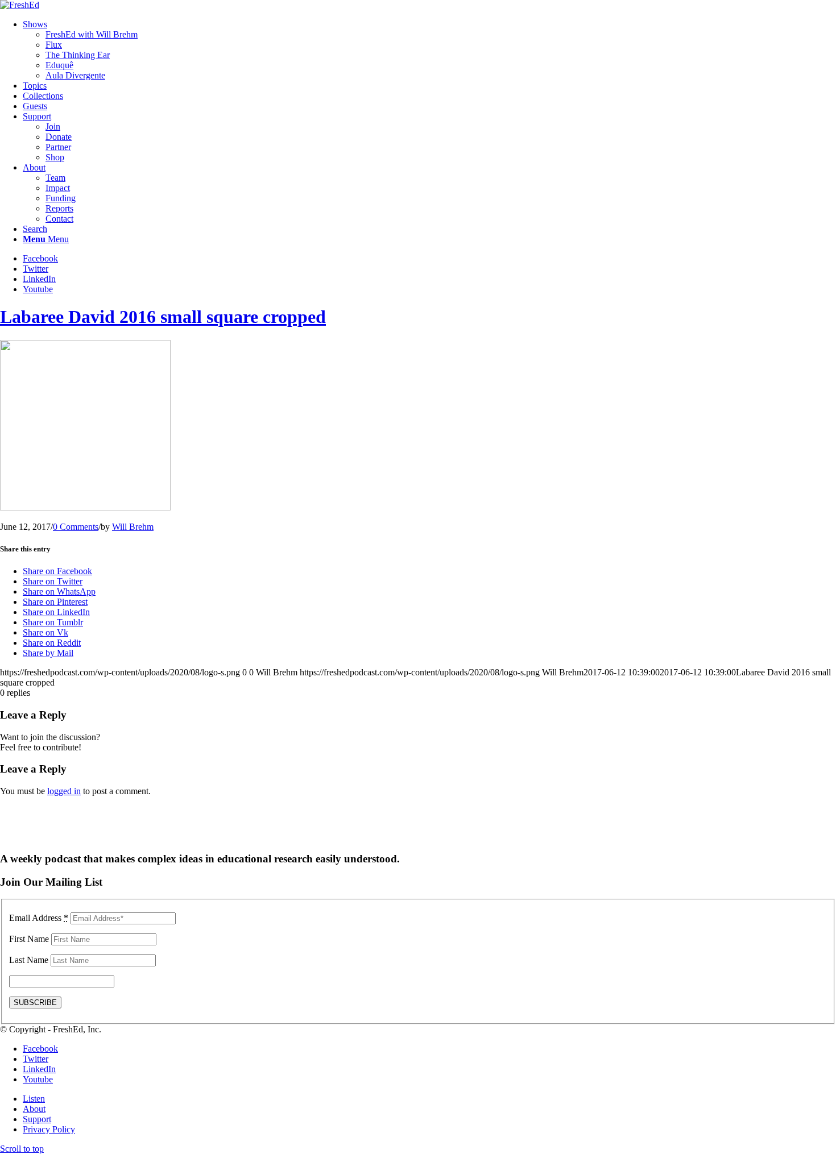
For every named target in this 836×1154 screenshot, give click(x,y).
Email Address (38, 918)
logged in (64, 791)
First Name (29, 939)
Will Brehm (133, 527)
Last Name (28, 960)
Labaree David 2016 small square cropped (163, 316)
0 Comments (75, 527)
